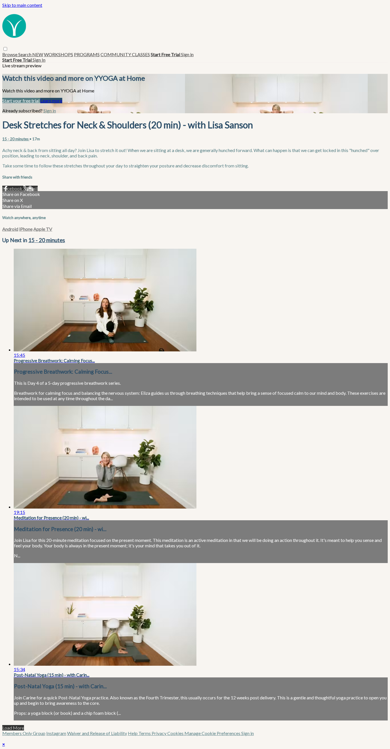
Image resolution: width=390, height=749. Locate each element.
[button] (5, 49)
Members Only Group (23, 733)
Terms (145, 733)
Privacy (159, 733)
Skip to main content (22, 5)
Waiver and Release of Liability (97, 733)
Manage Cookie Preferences (212, 733)
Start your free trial (21, 100)
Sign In (39, 59)
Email (32, 188)
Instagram (56, 733)
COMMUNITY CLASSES (125, 54)
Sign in (187, 54)
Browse (10, 54)
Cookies (175, 733)
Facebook (12, 188)
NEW (37, 54)
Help (133, 733)
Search (25, 54)
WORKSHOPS (58, 54)
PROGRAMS (87, 54)
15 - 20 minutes (15, 139)
